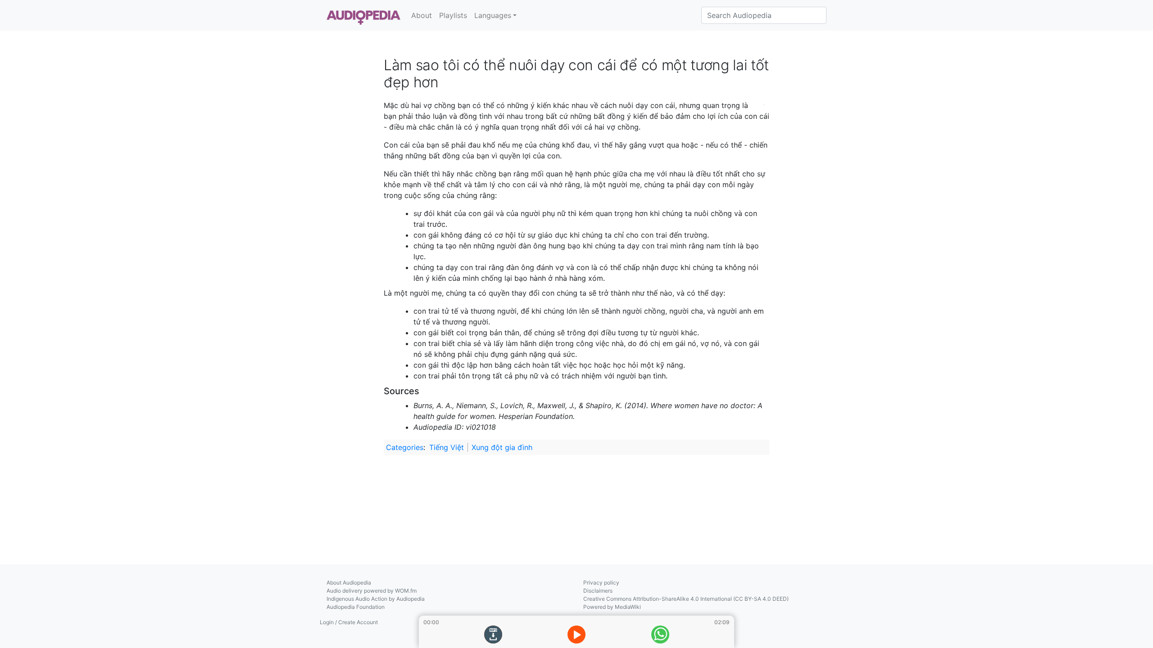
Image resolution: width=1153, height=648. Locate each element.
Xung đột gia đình (502, 447)
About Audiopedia (349, 582)
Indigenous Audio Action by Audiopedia (376, 598)
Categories (404, 447)
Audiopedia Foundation (356, 606)
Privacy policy (601, 582)
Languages (492, 15)
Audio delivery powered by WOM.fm (372, 590)
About (421, 15)
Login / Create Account (349, 622)
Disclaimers (598, 590)
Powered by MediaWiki (612, 606)
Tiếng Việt (446, 447)
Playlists (453, 15)
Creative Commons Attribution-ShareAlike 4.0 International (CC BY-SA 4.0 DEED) (686, 598)
